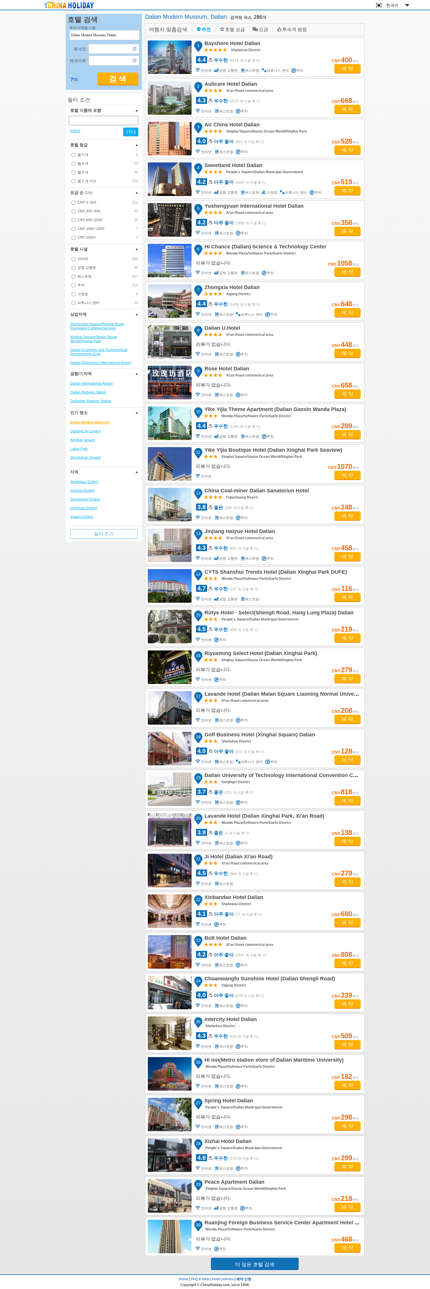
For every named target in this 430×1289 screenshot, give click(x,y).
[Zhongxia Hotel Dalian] (170, 301)
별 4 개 (108, 163)
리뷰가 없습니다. (213, 262)
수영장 (108, 294)
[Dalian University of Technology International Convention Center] (170, 789)
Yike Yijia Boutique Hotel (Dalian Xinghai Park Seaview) (272, 451)
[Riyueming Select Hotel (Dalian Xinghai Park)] (170, 667)
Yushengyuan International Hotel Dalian (253, 207)
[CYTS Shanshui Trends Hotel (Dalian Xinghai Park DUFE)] (170, 586)
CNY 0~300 (108, 202)
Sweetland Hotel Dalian (232, 166)
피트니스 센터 (108, 303)
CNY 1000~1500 (108, 229)
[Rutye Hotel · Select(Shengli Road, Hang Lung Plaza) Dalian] (170, 626)
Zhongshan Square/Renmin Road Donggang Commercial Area (97, 326)
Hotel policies (223, 1279)
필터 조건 (104, 533)
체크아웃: (78, 60)
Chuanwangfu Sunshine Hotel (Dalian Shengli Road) (269, 979)
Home (183, 1279)
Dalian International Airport (91, 383)
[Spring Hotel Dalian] (170, 1114)
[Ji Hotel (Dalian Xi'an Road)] (170, 870)
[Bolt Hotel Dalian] (170, 952)
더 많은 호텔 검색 (254, 1264)
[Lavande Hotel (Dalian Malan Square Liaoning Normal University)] (170, 708)
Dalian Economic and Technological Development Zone (99, 352)
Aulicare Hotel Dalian (230, 85)
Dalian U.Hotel (221, 329)
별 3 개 (108, 172)
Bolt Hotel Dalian (225, 939)
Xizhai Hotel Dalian (227, 1142)
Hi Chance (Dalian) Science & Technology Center (264, 247)
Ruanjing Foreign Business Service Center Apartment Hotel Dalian (286, 1223)
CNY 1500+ (108, 238)
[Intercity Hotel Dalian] (170, 1033)
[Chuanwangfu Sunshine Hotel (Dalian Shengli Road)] (170, 992)
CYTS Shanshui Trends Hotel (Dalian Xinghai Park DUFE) (275, 573)
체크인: (80, 49)
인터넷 (108, 259)
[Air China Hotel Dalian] (170, 138)
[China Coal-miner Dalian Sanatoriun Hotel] (170, 504)
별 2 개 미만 (108, 181)
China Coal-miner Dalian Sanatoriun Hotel (256, 491)
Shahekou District (84, 482)
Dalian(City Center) (85, 431)
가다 (130, 132)
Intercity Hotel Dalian (230, 1020)
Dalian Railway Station (88, 392)
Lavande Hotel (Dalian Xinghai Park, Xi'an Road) (263, 817)
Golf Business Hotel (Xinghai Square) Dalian (259, 735)
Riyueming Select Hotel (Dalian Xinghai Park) (260, 654)
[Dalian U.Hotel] (170, 342)
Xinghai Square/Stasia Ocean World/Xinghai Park (93, 339)
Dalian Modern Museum (89, 422)
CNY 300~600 (108, 211)
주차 (108, 285)
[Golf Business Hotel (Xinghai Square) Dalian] (170, 748)
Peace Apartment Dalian (233, 1183)
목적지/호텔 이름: (83, 28)
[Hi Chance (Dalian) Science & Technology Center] (170, 260)
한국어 (392, 5)
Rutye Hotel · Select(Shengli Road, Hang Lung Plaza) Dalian (278, 613)
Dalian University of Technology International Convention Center (284, 776)
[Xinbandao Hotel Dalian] (170, 911)
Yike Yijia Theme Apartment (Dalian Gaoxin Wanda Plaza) (274, 410)
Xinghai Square (82, 440)
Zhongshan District (85, 499)
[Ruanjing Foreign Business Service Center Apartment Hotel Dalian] (170, 1236)
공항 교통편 (108, 268)
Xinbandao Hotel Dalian (233, 898)
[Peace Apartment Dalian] (170, 1196)
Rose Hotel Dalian (226, 369)
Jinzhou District (82, 491)
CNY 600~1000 (108, 220)
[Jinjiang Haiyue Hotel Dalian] (170, 545)
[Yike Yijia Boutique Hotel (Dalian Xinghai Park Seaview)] (170, 464)
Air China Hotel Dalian (231, 125)
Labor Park (79, 449)
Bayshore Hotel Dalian (231, 44)
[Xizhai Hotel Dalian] (170, 1155)
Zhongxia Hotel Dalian (231, 288)
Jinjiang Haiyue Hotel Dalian (239, 532)
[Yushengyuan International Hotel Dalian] (170, 220)
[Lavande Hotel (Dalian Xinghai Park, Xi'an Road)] (170, 830)
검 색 (117, 79)
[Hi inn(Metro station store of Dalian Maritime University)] (170, 1074)
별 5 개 (108, 155)
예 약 (347, 68)
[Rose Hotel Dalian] (170, 382)
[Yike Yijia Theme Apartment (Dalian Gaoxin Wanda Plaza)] (170, 423)
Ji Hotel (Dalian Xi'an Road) (238, 857)
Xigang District (81, 517)
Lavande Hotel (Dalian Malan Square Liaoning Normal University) (285, 695)
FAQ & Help (200, 1279)
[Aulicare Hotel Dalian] (170, 98)
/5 (228, 59)
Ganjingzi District (83, 508)
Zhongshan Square (85, 458)
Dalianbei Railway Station (90, 401)
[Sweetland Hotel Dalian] (170, 179)
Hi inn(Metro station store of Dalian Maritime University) (273, 1061)
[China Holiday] (68, 8)
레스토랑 (108, 276)
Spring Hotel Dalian (228, 1101)
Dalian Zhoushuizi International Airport (100, 363)
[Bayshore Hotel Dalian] (170, 57)
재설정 (75, 131)
